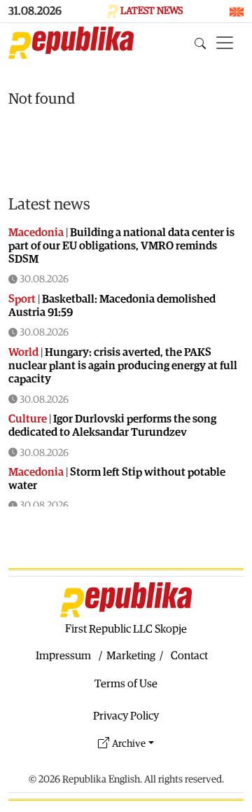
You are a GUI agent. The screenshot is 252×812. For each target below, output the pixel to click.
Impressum (63, 655)
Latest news (49, 204)
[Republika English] (71, 42)
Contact (189, 655)
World (23, 352)
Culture (27, 419)
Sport (22, 299)
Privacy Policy (126, 716)
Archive (129, 743)
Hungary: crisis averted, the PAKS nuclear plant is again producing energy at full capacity (122, 366)
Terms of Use (126, 683)
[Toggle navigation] (225, 42)
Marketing (130, 655)
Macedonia (36, 232)
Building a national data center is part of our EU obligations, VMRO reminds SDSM (121, 246)
